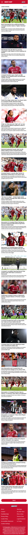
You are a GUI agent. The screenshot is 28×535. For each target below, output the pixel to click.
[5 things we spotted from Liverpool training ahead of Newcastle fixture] (14, 458)
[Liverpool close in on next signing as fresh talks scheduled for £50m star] (14, 340)
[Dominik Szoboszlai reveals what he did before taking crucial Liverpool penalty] (14, 145)
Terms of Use (20, 516)
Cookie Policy (4, 519)
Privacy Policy (4, 516)
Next (14, 500)
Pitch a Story (20, 514)
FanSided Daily (5, 514)
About (2, 509)
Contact (3, 511)
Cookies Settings (5, 523)
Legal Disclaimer (21, 519)
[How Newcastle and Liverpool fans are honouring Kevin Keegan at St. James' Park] (14, 364)
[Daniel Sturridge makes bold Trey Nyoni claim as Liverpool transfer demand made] (14, 96)
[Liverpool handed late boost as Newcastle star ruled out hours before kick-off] (14, 316)
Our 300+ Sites (20, 511)
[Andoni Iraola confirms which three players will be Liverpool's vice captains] (14, 434)
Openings (19, 509)
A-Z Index (19, 521)
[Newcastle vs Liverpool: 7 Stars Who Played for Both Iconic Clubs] (14, 410)
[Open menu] (2, 2)
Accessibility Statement (7, 521)
